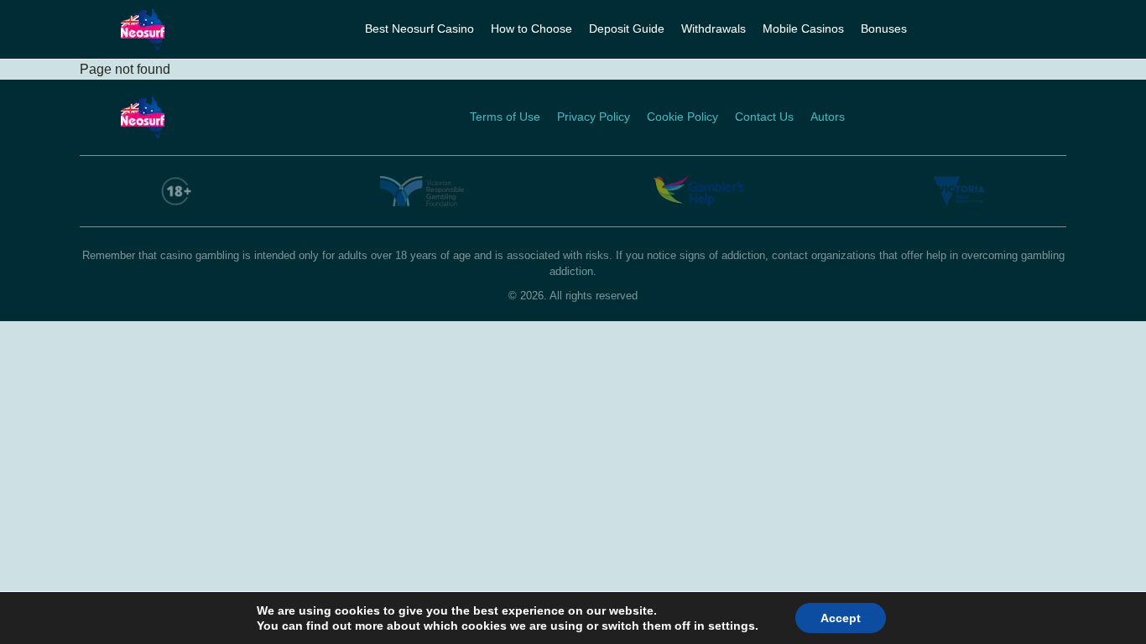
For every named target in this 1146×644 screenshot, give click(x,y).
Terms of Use (505, 116)
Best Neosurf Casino (419, 28)
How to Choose (531, 28)
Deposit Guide (626, 28)
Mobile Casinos (803, 28)
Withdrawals (713, 28)
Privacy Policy (593, 116)
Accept (840, 618)
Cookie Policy (682, 116)
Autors (827, 116)
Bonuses (884, 28)
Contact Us (764, 116)
